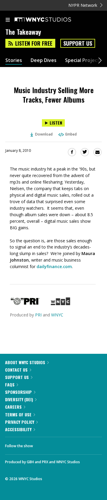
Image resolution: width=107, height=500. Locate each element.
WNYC (57, 315)
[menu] (8, 20)
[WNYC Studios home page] (50, 20)
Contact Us (16, 370)
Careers (13, 407)
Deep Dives (43, 60)
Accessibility (18, 429)
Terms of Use (18, 414)
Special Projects (83, 60)
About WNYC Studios (25, 362)
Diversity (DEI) (19, 399)
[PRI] (25, 303)
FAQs (10, 384)
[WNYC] (60, 303)
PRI (38, 315)
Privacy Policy (19, 422)
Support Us (77, 43)
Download (44, 134)
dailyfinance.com (54, 266)
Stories (13, 60)
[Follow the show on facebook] (43, 444)
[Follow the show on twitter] (59, 444)
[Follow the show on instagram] (75, 444)
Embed (71, 134)
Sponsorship (18, 392)
